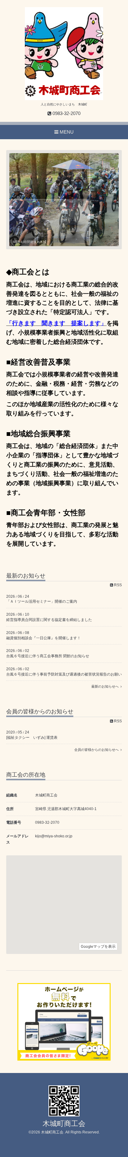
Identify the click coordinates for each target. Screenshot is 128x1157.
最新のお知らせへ (106, 686)
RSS (117, 585)
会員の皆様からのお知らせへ (97, 749)
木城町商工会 (64, 1124)
